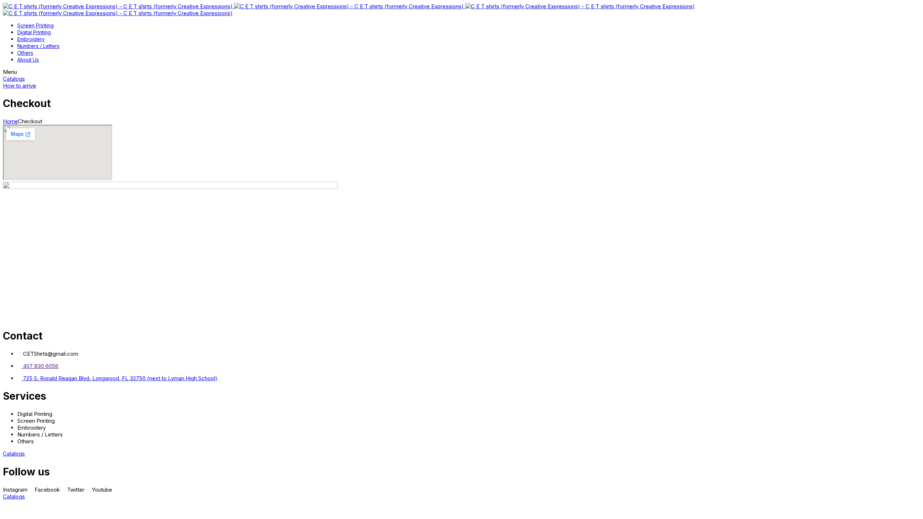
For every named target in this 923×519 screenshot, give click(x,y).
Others (25, 53)
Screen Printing (35, 25)
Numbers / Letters (38, 46)
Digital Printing (34, 32)
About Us (28, 60)
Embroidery (31, 39)
